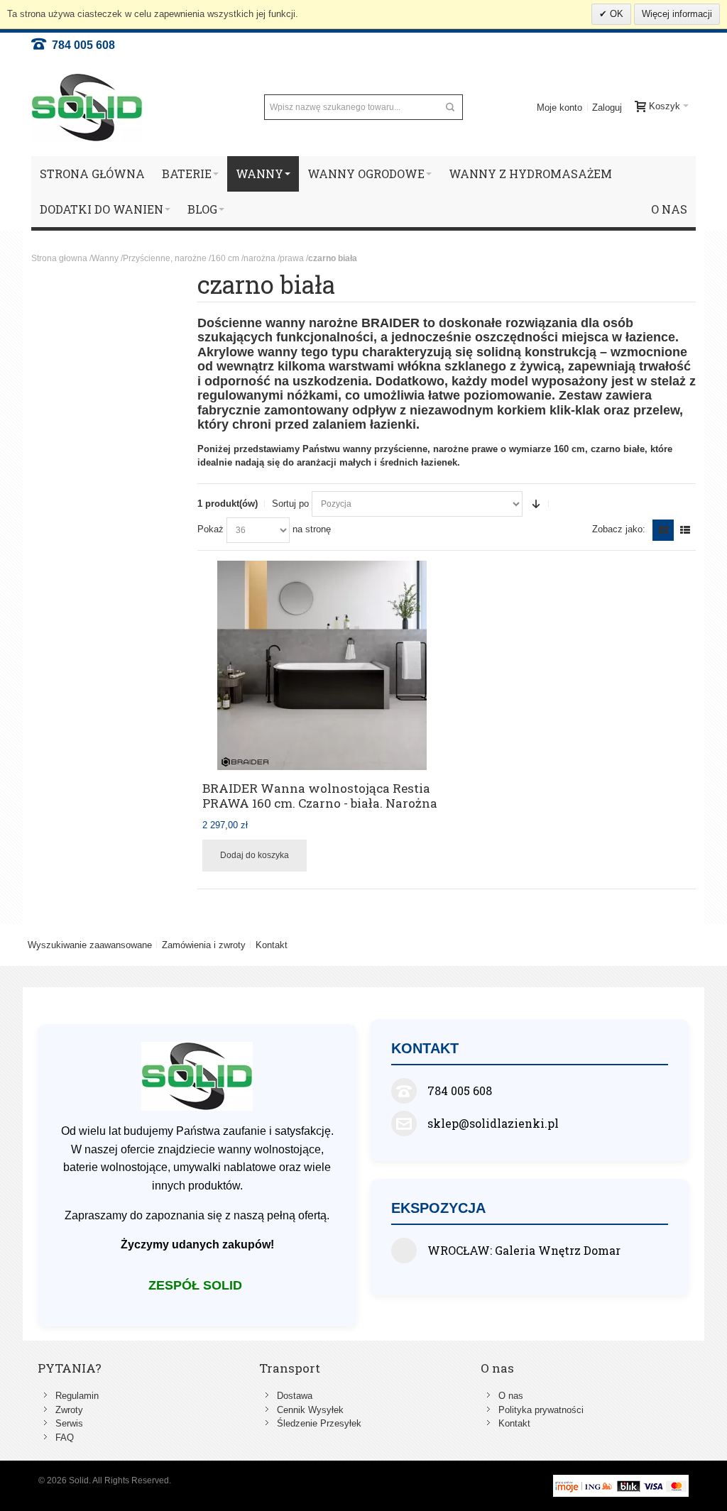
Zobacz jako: (618, 529)
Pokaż (210, 529)
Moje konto (559, 107)
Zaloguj (607, 107)
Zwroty (69, 1410)
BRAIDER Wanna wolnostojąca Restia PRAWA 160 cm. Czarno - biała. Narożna (319, 796)
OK (615, 14)
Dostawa (294, 1395)
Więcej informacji (677, 14)
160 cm (225, 258)
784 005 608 (80, 45)
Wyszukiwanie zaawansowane (90, 945)
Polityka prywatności (541, 1410)
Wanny (105, 258)
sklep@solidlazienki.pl (493, 1123)
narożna (259, 258)
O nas (510, 1395)
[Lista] (685, 530)
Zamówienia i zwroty (204, 945)
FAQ (64, 1437)
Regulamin (77, 1395)
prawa (292, 258)
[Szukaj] (450, 107)
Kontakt (272, 945)
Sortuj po (290, 503)
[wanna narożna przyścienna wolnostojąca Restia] (322, 665)
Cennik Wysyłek (310, 1410)
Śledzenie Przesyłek (319, 1423)
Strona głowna (59, 258)
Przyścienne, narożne (165, 258)
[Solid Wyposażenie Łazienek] (87, 107)
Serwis (69, 1423)
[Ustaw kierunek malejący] (536, 504)
